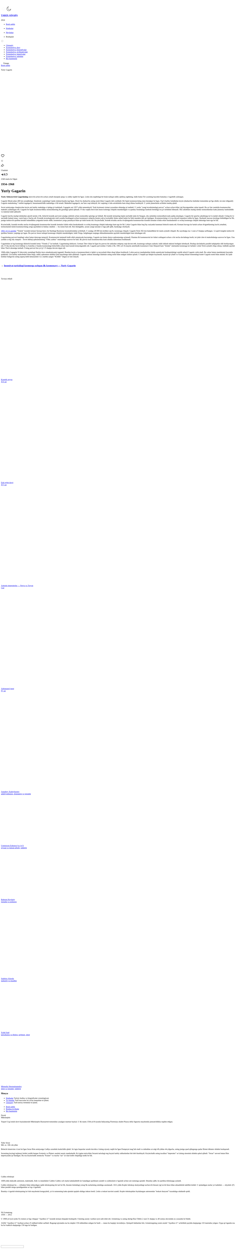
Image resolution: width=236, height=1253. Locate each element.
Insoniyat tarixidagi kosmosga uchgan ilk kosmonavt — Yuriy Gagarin (40, 265)
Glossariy (9, 1103)
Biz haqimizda (11, 1111)
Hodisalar (9, 1098)
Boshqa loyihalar (12, 1109)
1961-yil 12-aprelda (8, 231)
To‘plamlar (10, 1100)
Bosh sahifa (5, 65)
